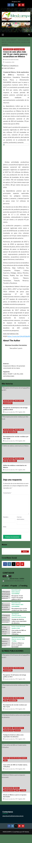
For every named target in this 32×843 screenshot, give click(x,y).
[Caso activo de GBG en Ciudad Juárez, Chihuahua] (6, 632)
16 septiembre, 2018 (9, 62)
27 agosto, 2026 (21, 412)
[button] (3, 34)
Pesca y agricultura (19, 49)
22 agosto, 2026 (21, 739)
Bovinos (14, 626)
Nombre (5, 517)
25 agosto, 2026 (21, 441)
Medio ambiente (8, 49)
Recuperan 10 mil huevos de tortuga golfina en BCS (17, 597)
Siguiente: (13, 374)
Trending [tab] (23, 586)
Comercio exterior (16, 615)
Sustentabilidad (8, 403)
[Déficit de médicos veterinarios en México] (16, 453)
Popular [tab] (14, 586)
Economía (23, 617)
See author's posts (16, 348)
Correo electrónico (20, 518)
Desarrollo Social (8, 400)
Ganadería (14, 628)
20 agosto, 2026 (21, 769)
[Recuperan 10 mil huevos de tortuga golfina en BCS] (16, 396)
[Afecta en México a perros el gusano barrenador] (6, 643)
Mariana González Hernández (12, 59)
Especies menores (16, 639)
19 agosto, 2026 (21, 799)
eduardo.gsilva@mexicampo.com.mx (12, 816)
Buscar (4, 544)
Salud (5, 432)
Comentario (7, 493)
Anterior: (14, 366)
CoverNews (16, 832)
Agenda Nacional (16, 637)
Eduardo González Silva (10, 412)
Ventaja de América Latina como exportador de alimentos (19, 621)
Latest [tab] (6, 586)
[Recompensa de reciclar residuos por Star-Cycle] (16, 425)
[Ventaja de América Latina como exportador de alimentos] (6, 619)
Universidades (12, 461)
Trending (14, 641)
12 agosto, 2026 (21, 469)
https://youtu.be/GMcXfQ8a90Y (19, 336)
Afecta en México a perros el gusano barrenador (18, 645)
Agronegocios (15, 613)
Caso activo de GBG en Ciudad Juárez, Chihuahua (19, 632)
